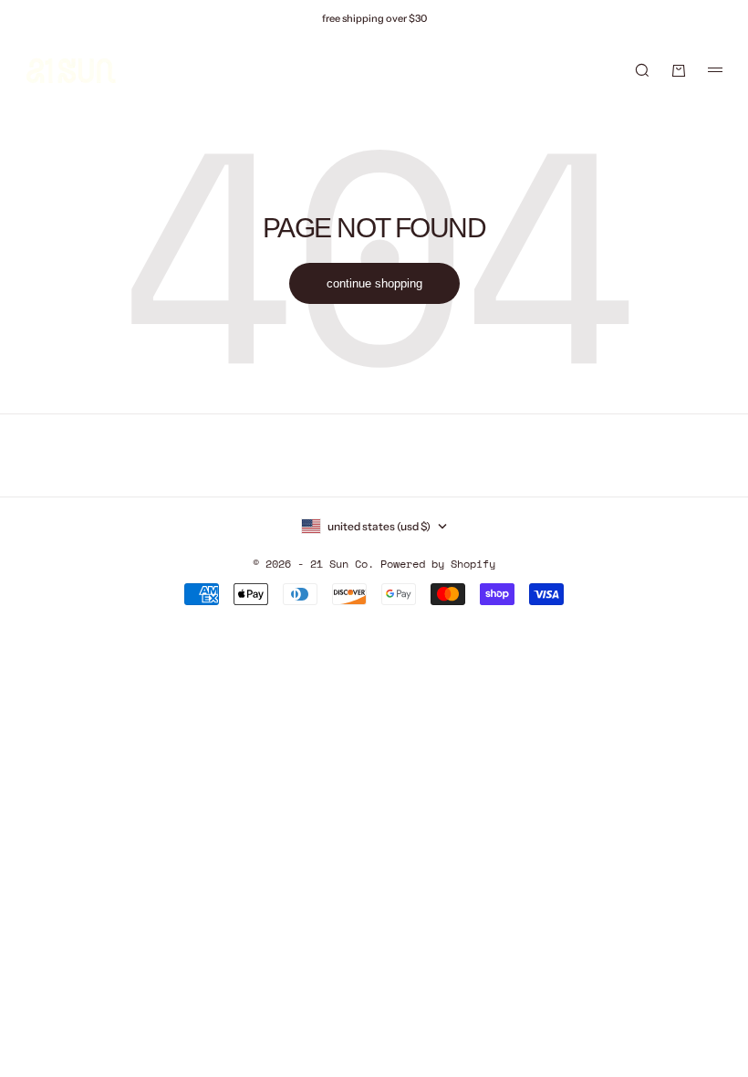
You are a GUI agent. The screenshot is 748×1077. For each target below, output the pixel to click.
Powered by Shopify (437, 563)
